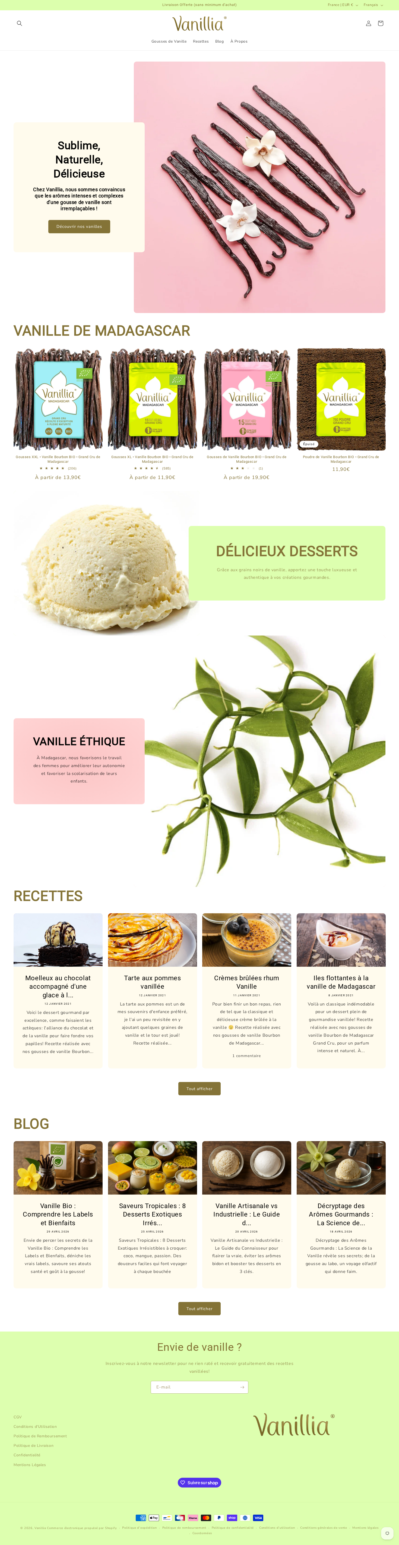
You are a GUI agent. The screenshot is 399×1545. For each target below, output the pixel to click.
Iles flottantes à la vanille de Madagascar (340, 982)
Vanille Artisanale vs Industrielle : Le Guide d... (246, 1214)
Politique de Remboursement (40, 1436)
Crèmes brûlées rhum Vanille (246, 982)
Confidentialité (27, 1455)
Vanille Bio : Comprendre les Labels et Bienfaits (58, 1214)
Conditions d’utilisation (277, 1528)
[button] (20, 23)
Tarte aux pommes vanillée (152, 982)
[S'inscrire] (242, 1387)
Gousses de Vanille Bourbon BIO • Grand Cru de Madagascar (246, 459)
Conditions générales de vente (323, 1528)
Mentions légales (365, 1528)
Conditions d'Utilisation (35, 1426)
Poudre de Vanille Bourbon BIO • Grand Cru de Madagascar (341, 459)
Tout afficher (199, 1088)
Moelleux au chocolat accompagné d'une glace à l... (58, 986)
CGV (18, 1417)
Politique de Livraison (33, 1445)
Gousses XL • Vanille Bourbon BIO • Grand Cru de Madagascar (152, 459)
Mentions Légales (30, 1464)
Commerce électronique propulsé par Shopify (82, 1528)
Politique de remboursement (184, 1528)
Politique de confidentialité (233, 1528)
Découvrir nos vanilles (79, 226)
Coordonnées (202, 1533)
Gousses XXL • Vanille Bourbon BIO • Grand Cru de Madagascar (58, 459)
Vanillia (40, 1528)
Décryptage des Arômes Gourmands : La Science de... (341, 1214)
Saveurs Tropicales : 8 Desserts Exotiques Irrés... (152, 1214)
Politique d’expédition (139, 1528)
